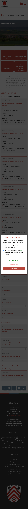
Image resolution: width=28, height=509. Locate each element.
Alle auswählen (14, 260)
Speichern (14, 268)
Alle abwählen (14, 264)
